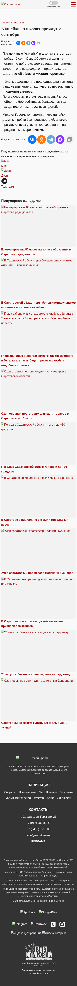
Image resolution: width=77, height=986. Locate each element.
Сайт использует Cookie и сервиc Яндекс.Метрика (38, 901)
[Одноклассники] (23, 43)
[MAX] (33, 43)
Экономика (66, 792)
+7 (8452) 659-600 (38, 829)
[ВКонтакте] (18, 43)
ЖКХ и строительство (18, 797)
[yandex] (26, 932)
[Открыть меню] (73, 4)
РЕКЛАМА (38, 841)
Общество (10, 792)
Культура (39, 797)
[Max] (62, 924)
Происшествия (27, 792)
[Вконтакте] (39, 924)
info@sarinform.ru (38, 835)
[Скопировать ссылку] (38, 43)
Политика (51, 792)
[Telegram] (28, 43)
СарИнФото (64, 797)
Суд (41, 792)
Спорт (50, 797)
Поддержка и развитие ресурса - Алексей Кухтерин (38, 972)
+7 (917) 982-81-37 (38, 822)
